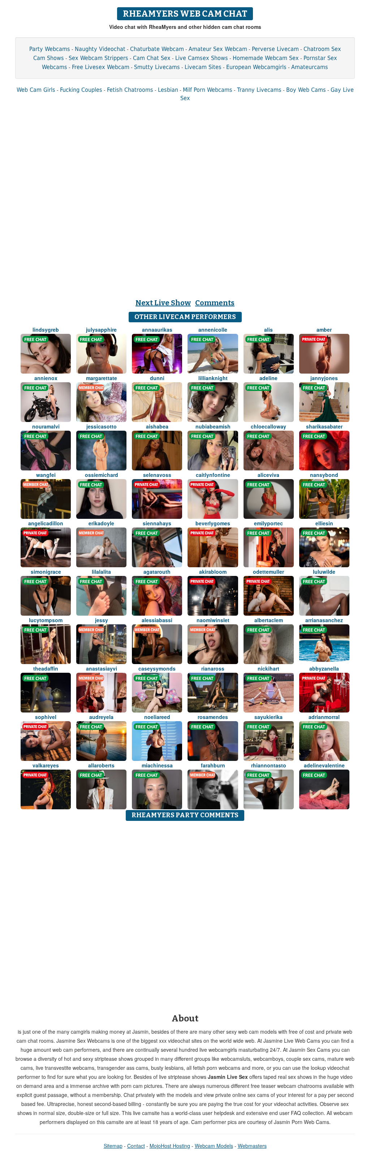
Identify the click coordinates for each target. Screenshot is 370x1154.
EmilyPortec (268, 523)
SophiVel (45, 716)
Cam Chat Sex (152, 58)
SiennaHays (157, 523)
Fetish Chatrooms (130, 89)
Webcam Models (214, 1145)
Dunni (157, 378)
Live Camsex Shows (201, 58)
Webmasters (252, 1145)
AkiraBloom (213, 571)
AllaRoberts (101, 765)
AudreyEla (101, 716)
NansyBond (324, 474)
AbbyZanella (324, 668)
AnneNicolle (212, 329)
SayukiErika (268, 716)
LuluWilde (324, 571)
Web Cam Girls (36, 89)
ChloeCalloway (268, 426)
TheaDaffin (45, 668)
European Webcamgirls (256, 67)
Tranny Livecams (259, 89)
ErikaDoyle (101, 523)
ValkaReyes (46, 765)
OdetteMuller (268, 571)
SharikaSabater (324, 426)
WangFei (46, 474)
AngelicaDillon (45, 523)
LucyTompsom (46, 620)
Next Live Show (163, 302)
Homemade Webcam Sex (266, 58)
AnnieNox (45, 378)
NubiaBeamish (213, 426)
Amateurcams (309, 67)
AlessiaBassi (157, 620)
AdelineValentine (324, 765)
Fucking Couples (81, 89)
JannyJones (324, 378)
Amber (324, 329)
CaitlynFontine (213, 474)
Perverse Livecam (275, 49)
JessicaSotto (101, 426)
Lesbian (168, 89)
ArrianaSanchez (324, 620)
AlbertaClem (268, 620)
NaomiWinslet (213, 620)
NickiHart (268, 668)
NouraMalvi (46, 426)
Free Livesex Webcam (100, 67)
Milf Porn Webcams (207, 89)
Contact (136, 1145)
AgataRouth (157, 571)
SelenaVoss (157, 474)
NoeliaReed (157, 716)
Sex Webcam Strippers (98, 58)
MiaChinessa (157, 765)
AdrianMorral (324, 716)
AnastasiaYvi (101, 668)
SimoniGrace (46, 571)
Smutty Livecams (157, 67)
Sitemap (113, 1145)
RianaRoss (212, 668)
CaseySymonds (157, 668)
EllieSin (324, 523)
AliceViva (268, 474)
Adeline (268, 378)
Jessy (101, 620)
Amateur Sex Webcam (218, 49)
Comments (215, 302)
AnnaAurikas (157, 329)
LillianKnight (213, 378)
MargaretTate (101, 378)
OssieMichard (101, 474)
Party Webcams (49, 49)
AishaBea (157, 426)
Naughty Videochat (100, 49)
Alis (268, 329)
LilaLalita (101, 571)
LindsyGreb (46, 329)
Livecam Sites (203, 67)
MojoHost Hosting (170, 1145)
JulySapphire (101, 329)
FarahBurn (213, 765)
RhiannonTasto (268, 765)
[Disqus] (185, 914)
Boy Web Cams (306, 89)
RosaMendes (213, 716)
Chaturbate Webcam (157, 49)
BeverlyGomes (212, 523)
